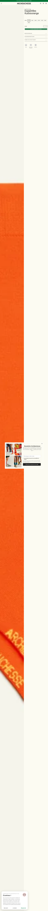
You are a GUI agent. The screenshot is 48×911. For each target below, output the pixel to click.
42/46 (29, 22)
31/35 (42, 20)
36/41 (45, 20)
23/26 (35, 20)
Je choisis (15, 908)
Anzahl (26, 26)
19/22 (32, 20)
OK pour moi (23, 908)
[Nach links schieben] (1, 460)
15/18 (29, 20)
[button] (1, 3)
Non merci (6, 908)
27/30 (39, 20)
